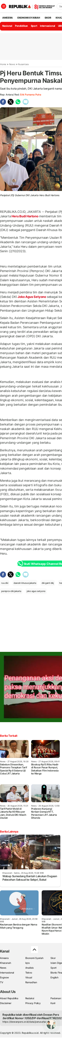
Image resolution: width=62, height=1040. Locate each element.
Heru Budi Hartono (25, 216)
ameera (7, 17)
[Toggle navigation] (3, 6)
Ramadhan (31, 982)
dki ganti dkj (48, 583)
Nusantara (23, 64)
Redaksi (29, 998)
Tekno (28, 972)
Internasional (47, 25)
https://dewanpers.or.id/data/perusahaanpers (27, 1021)
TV (1, 982)
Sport (34, 25)
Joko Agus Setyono (32, 297)
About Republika (9, 998)
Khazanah (5, 962)
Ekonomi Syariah (28, 17)
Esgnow (4, 977)
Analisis (29, 967)
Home (3, 64)
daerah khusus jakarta (25, 583)
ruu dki (4, 583)
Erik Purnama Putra (30, 94)
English (54, 977)
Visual (28, 977)
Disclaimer (5, 1003)
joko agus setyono (36, 591)
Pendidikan (21, 25)
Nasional (7, 25)
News (12, 64)
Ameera (4, 958)
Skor (52, 958)
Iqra (27, 962)
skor (48, 17)
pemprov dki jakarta (11, 591)
